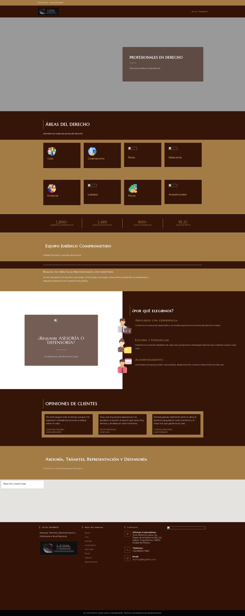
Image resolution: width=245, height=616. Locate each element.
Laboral (88, 558)
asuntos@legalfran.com (144, 559)
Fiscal (87, 553)
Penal (87, 533)
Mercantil (89, 549)
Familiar (88, 541)
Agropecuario (91, 562)
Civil (86, 537)
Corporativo (90, 545)
